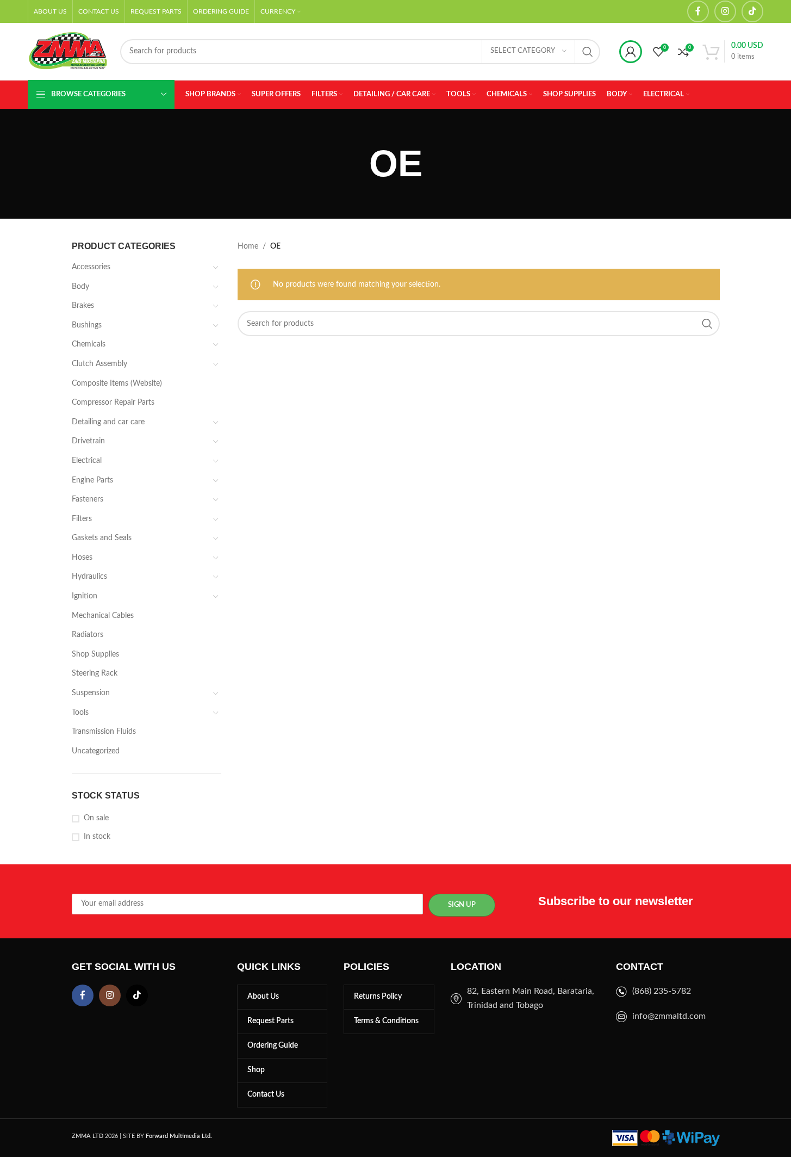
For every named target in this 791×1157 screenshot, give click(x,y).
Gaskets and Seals (102, 538)
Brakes (83, 306)
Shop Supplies (95, 654)
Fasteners (87, 499)
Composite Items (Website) (117, 383)
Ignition (84, 596)
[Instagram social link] (725, 11)
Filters (82, 519)
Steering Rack (94, 673)
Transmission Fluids (104, 731)
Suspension (91, 693)
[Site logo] (68, 51)
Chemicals (88, 344)
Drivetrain (88, 441)
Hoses (82, 557)
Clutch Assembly (99, 364)
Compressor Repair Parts (113, 402)
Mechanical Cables (103, 616)
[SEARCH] (587, 51)
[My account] (630, 52)
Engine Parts (92, 480)
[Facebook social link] (698, 11)
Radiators (87, 635)
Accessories (91, 267)
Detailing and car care (108, 422)
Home (248, 246)
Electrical (87, 461)
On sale (96, 818)
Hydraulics (89, 576)
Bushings (87, 325)
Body (80, 286)
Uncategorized (96, 751)
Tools (80, 712)
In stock (97, 836)
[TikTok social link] (752, 11)
